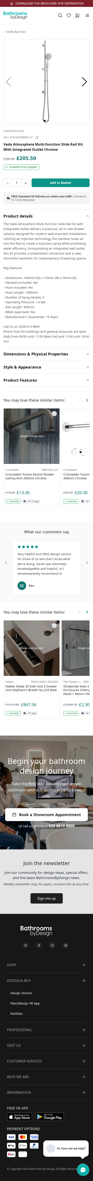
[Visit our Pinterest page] (66, 945)
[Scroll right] (87, 400)
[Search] (60, 15)
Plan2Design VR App (25, 1003)
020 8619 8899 (62, 825)
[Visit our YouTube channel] (52, 945)
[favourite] (69, 15)
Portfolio (16, 1014)
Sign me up (46, 898)
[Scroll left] (80, 400)
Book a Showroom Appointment (50, 814)
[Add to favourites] (36, 137)
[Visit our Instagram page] (25, 945)
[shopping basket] (78, 15)
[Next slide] (87, 562)
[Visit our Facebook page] (39, 945)
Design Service (21, 993)
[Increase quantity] (26, 183)
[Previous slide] (6, 562)
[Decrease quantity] (7, 183)
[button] (84, 82)
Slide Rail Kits (16, 32)
